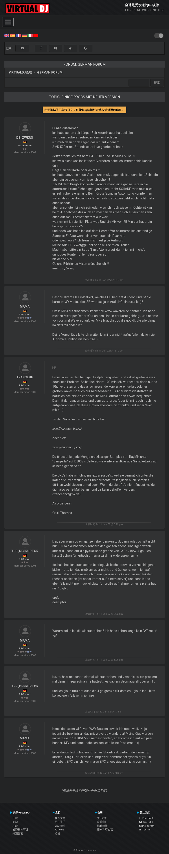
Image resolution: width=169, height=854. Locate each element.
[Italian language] (30, 35)
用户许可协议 (105, 829)
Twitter (146, 829)
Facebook (147, 818)
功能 (15, 825)
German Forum (49, 72)
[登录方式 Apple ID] (70, 48)
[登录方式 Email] (22, 48)
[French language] (18, 35)
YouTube (147, 821)
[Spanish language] (12, 35)
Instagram (147, 825)
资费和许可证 (20, 829)
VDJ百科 (60, 825)
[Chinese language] (35, 35)
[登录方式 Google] (85, 48)
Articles (59, 829)
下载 (15, 818)
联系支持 (60, 818)
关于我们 (102, 818)
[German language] (24, 35)
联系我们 (102, 821)
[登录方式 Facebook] (41, 48)
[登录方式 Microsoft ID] (55, 48)
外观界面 (18, 833)
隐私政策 (102, 825)
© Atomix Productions (84, 850)
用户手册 (60, 821)
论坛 (57, 833)
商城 (15, 821)
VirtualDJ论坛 (20, 72)
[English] (6, 35)
